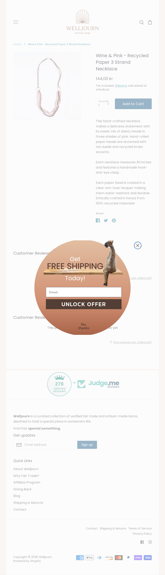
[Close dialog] (137, 245)
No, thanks (83, 326)
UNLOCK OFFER (84, 304)
